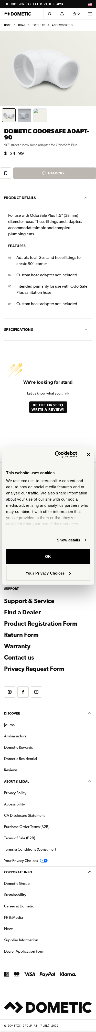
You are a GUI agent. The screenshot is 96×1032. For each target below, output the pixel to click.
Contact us (19, 657)
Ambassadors (15, 736)
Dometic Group (33, 883)
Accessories (62, 25)
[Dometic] (17, 14)
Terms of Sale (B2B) (19, 838)
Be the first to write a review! (48, 407)
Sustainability (15, 895)
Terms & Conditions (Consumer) (30, 849)
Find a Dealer (22, 612)
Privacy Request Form (34, 668)
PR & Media (29, 917)
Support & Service (29, 601)
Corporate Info (18, 872)
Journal (10, 725)
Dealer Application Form (40, 951)
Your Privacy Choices (45, 573)
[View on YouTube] (36, 692)
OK (48, 556)
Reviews (10, 770)
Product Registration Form (41, 623)
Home (8, 25)
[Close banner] (88, 454)
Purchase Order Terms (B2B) (26, 826)
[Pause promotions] (7, 4)
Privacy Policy (15, 793)
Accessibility (14, 804)
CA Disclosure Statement (24, 815)
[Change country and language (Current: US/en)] (90, 4)
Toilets (38, 25)
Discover (12, 713)
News (25, 928)
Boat (22, 25)
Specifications (18, 329)
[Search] (50, 14)
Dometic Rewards (18, 747)
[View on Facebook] (23, 692)
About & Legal (16, 781)
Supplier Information (21, 940)
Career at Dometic (35, 906)
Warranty (17, 646)
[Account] (62, 14)
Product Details (20, 198)
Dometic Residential (36, 758)
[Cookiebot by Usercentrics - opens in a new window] (57, 454)
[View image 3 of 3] (40, 115)
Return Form (21, 635)
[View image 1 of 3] (9, 115)
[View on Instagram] (9, 692)
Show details (68, 540)
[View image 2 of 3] (24, 115)
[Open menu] (90, 14)
